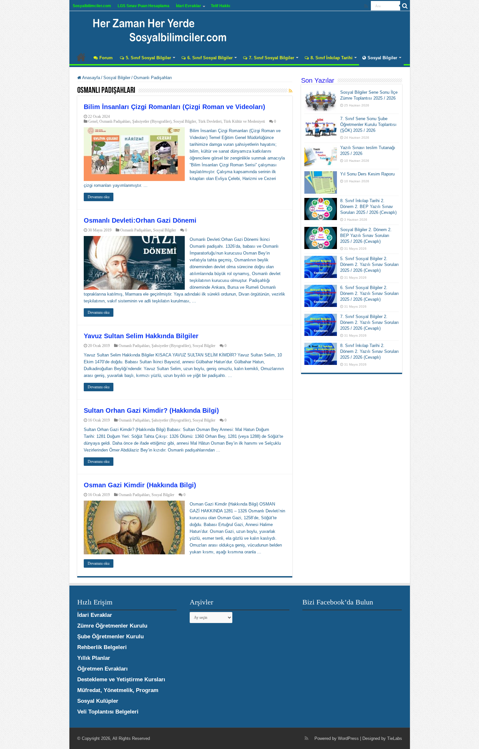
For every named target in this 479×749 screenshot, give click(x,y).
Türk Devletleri (210, 121)
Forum (106, 57)
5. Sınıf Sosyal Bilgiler (148, 57)
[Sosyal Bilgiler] (155, 29)
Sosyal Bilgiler (382, 57)
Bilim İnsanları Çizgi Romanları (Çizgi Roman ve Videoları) (174, 106)
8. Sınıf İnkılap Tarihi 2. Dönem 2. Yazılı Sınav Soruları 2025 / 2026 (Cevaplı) (369, 351)
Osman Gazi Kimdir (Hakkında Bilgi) (140, 485)
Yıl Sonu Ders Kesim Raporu (367, 174)
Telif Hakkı (220, 6)
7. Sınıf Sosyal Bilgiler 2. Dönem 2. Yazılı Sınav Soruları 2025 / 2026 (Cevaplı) (369, 322)
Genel (92, 121)
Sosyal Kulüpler (97, 701)
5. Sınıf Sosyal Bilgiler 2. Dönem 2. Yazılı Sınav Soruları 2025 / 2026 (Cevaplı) (369, 264)
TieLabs (394, 738)
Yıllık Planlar (93, 658)
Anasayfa (81, 57)
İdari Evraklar (188, 6)
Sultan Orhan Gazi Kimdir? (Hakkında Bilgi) (151, 410)
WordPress (348, 738)
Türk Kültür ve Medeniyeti (244, 121)
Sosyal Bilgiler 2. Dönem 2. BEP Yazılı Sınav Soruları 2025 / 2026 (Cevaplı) (366, 235)
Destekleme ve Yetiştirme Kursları (121, 679)
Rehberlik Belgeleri (102, 647)
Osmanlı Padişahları (114, 121)
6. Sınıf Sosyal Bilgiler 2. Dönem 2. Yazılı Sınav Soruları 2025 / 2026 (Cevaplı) (369, 293)
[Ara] (405, 6)
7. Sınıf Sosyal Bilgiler (271, 57)
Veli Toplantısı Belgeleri (107, 712)
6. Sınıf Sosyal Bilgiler (210, 57)
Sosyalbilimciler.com (92, 6)
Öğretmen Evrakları (102, 669)
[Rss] (366, 6)
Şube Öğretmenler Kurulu (110, 636)
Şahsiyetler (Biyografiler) (151, 121)
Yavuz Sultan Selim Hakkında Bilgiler (141, 336)
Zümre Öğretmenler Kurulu (112, 626)
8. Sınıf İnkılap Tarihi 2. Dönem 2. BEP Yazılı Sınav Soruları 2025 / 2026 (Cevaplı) (368, 206)
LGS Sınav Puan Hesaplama (143, 6)
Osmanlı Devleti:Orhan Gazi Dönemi (140, 220)
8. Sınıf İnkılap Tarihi (332, 57)
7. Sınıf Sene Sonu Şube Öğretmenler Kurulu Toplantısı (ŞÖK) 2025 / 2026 (368, 124)
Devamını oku (98, 197)
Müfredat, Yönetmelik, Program (117, 690)
